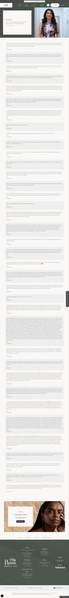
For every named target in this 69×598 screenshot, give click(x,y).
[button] (2, 596)
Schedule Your (20, 515)
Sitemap (40, 587)
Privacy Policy (36, 587)
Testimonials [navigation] (11, 25)
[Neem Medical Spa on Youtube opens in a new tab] (62, 567)
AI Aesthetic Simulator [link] (42, 5)
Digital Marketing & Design (60, 588)
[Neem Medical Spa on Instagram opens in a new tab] (56, 567)
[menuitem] (56, 567)
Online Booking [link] (26, 5)
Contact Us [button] (64, 597)
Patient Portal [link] (34, 5)
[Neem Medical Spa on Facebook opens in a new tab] (58, 567)
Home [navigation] (7, 25)
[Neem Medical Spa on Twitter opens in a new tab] (60, 567)
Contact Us (54, 5)
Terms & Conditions (30, 587)
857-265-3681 (47, 594)
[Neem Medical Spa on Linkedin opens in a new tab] (64, 567)
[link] (48, 5)
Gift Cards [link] (20, 5)
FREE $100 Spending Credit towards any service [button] (34, 1)
